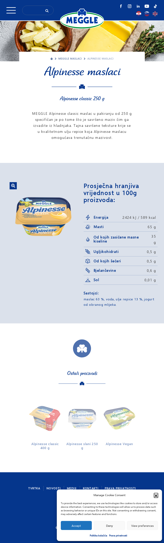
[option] (45, 424)
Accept (76, 525)
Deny (109, 525)
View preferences (142, 525)
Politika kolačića (98, 535)
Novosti (54, 488)
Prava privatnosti (118, 535)
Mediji (72, 488)
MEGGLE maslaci (70, 58)
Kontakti (90, 488)
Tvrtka (34, 488)
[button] (156, 495)
